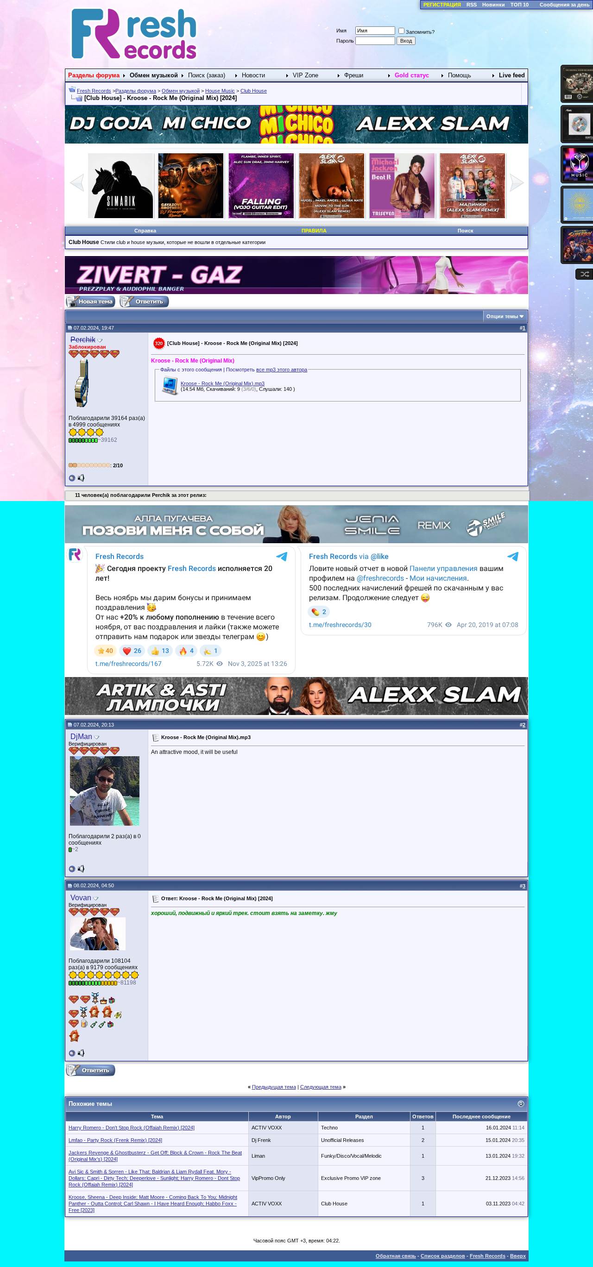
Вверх (518, 1256)
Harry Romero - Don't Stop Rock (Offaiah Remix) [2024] (132, 1127)
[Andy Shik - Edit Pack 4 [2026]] (402, 216)
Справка (145, 230)
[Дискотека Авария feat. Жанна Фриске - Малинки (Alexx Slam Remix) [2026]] (261, 216)
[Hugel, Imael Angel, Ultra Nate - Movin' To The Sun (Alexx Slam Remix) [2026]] (120, 216)
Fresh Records (94, 91)
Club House (253, 91)
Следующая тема (320, 1087)
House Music (220, 91)
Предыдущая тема (274, 1087)
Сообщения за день (565, 4)
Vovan (80, 898)
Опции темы (502, 316)
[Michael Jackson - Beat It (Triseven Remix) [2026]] (190, 216)
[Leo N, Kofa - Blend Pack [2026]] (472, 216)
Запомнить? (420, 32)
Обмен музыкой (181, 91)
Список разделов (443, 1256)
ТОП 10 (520, 4)
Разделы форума (135, 91)
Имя (341, 30)
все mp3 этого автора (281, 369)
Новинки (493, 4)
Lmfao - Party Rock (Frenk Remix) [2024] (115, 1140)
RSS (472, 4)
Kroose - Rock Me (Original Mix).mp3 (223, 383)
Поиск (465, 230)
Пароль (345, 41)
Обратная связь (396, 1256)
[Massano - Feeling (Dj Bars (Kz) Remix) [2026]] (331, 216)
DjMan (81, 736)
